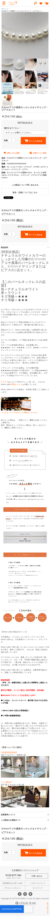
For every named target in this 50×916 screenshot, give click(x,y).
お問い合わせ (36, 876)
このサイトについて (37, 883)
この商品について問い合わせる (25, 185)
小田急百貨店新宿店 (9, 752)
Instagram (25, 894)
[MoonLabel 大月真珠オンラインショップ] (13, 3)
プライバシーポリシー (12, 888)
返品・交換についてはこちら (25, 192)
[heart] (41, 4)
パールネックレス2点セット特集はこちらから (19, 412)
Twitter (30, 894)
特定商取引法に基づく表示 (13, 883)
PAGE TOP (47, 908)
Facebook (20, 894)
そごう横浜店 (6, 782)
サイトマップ (38, 888)
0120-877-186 (13, 875)
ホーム (4, 9)
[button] (3, 35)
